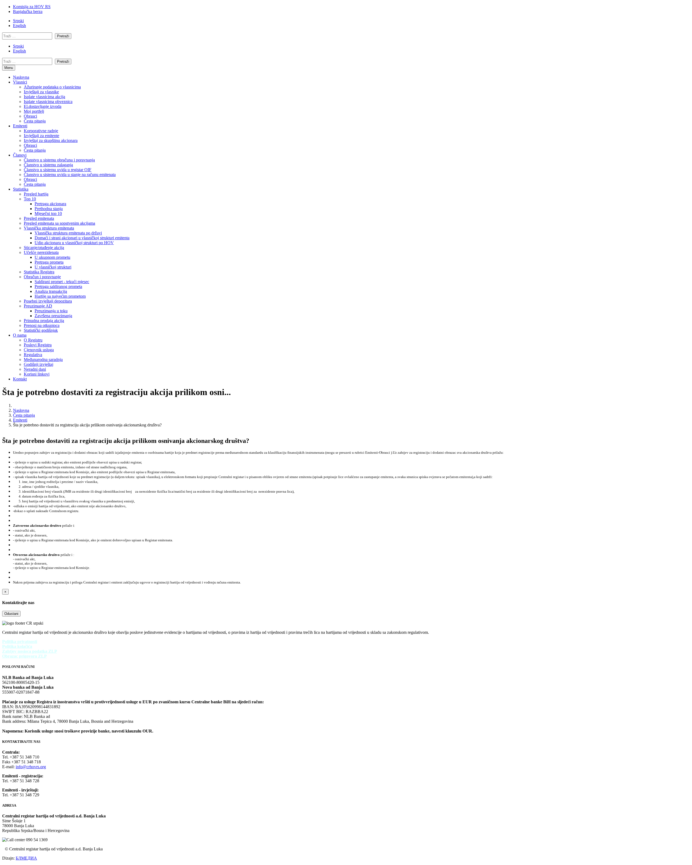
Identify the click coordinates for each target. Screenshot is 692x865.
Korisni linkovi (36, 374)
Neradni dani (35, 369)
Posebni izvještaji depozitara (48, 301)
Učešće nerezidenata (41, 252)
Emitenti (20, 126)
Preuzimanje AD (38, 306)
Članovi (19, 155)
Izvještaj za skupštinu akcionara (51, 140)
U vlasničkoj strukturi (53, 267)
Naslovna (21, 77)
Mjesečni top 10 (48, 213)
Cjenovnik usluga (39, 349)
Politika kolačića (17, 646)
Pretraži (63, 36)
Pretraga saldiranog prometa (58, 286)
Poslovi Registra (38, 345)
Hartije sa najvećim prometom (60, 296)
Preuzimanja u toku (51, 311)
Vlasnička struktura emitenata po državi (68, 233)
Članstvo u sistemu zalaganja (48, 165)
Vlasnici (20, 82)
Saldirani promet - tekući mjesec (62, 281)
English (19, 25)
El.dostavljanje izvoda (42, 106)
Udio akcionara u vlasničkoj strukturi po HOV (74, 242)
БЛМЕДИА (26, 858)
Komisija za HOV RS (32, 6)
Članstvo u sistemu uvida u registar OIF (57, 169)
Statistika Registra (39, 272)
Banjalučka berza (27, 11)
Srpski (18, 20)
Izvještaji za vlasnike (41, 92)
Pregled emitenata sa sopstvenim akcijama (59, 223)
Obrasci (30, 116)
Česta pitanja (35, 121)
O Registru (33, 340)
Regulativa (33, 354)
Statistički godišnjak (41, 330)
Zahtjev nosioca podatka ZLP (29, 651)
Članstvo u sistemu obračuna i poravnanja (59, 160)
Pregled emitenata (39, 218)
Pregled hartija (36, 194)
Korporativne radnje (41, 130)
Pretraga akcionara (50, 203)
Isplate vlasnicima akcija (44, 96)
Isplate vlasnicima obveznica (48, 101)
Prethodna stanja (49, 208)
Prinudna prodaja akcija (44, 320)
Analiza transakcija (51, 291)
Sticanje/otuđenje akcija (44, 247)
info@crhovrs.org (31, 766)
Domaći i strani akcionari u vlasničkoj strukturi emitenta (82, 238)
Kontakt (20, 379)
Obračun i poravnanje (42, 276)
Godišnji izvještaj (38, 364)
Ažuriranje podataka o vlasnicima (52, 87)
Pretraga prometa (49, 262)
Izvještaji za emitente (41, 135)
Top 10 (30, 199)
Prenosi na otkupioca (41, 325)
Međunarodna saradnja (43, 359)
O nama (19, 335)
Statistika (20, 189)
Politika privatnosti (19, 641)
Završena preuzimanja (53, 315)
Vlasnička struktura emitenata (49, 228)
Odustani (11, 614)
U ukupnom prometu (52, 257)
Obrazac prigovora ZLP (24, 656)
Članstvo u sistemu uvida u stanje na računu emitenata (70, 174)
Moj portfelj (34, 111)
